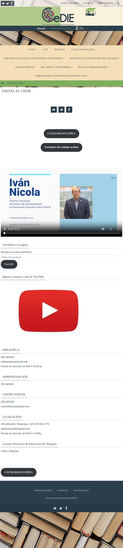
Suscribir (8, 264)
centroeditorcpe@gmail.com (15, 406)
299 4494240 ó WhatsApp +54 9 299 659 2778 (25, 424)
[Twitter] (7, 3)
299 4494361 (7, 384)
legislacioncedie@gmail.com (15, 428)
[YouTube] (3, 3)
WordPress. (73, 498)
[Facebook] (11, 3)
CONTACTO (88, 3)
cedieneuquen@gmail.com (14, 361)
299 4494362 (7, 357)
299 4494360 (7, 401)
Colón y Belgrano (10, 451)
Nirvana (61, 498)
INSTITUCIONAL (106, 3)
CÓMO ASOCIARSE (70, 3)
